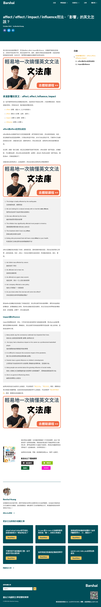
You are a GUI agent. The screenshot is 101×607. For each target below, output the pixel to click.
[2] (32, 89)
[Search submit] (34, 588)
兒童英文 (75, 3)
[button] (4, 30)
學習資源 (63, 3)
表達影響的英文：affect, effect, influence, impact (86, 57)
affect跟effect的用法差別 (86, 61)
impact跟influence (84, 64)
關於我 (93, 3)
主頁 (54, 3)
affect (8, 109)
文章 (85, 3)
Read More (11, 537)
